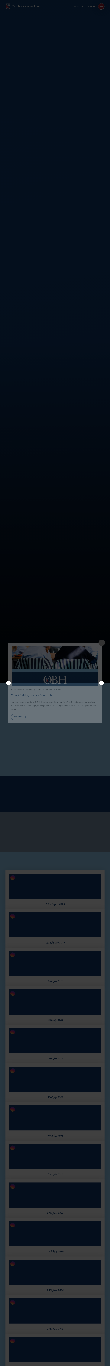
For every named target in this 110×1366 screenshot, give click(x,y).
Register (18, 717)
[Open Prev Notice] (8, 683)
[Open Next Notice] (101, 683)
